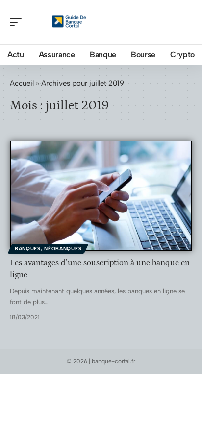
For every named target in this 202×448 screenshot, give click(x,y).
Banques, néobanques (48, 248)
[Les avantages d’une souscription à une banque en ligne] (101, 195)
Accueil (22, 83)
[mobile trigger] (18, 22)
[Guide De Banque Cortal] (70, 22)
